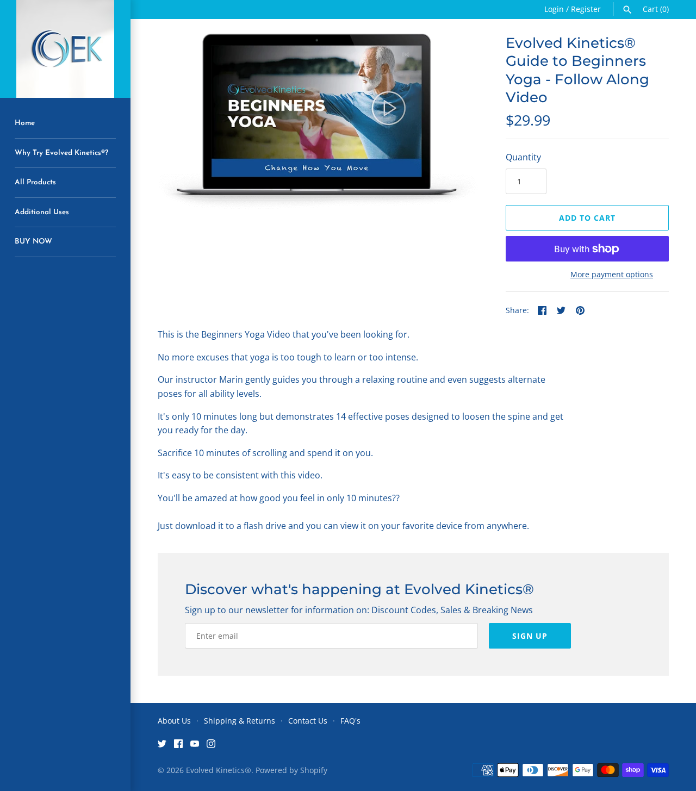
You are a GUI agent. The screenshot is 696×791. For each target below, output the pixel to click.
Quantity (523, 157)
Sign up (530, 636)
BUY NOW (33, 241)
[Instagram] (211, 746)
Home (25, 123)
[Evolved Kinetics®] (65, 49)
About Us (174, 720)
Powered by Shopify (291, 770)
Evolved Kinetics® (218, 770)
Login (554, 9)
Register (586, 9)
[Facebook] (178, 746)
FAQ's (350, 720)
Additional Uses (42, 212)
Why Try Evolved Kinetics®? (61, 153)
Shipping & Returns (239, 720)
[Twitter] (162, 746)
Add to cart (587, 218)
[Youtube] (194, 746)
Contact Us (307, 720)
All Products (35, 182)
